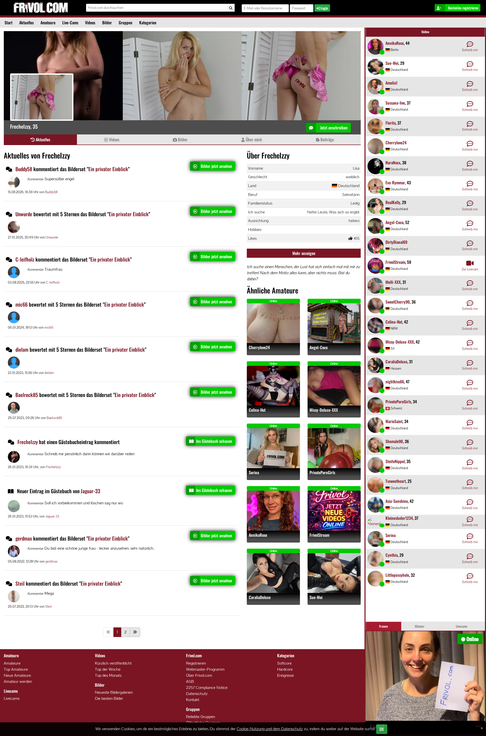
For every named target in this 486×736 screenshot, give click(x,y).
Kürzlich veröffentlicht (113, 663)
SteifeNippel (395, 461)
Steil (20, 583)
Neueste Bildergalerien (114, 692)
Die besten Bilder (109, 698)
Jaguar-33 (90, 491)
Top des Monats (108, 675)
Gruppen (125, 22)
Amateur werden (18, 681)
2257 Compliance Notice (207, 687)
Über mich (253, 139)
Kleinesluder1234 (399, 518)
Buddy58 (23, 169)
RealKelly (393, 202)
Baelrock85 (26, 395)
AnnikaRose (258, 535)
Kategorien (147, 22)
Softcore (284, 663)
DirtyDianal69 (396, 242)
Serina (254, 472)
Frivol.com (41, 8)
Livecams (11, 698)
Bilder (107, 22)
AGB (190, 681)
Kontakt (192, 699)
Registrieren (196, 663)
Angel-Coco (319, 347)
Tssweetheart (396, 481)
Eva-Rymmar (395, 183)
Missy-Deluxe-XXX (324, 410)
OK (381, 729)
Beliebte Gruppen (200, 716)
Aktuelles (26, 22)
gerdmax (23, 538)
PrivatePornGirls (322, 472)
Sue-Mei (316, 597)
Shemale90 (394, 441)
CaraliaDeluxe (260, 597)
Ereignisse (285, 675)
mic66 (21, 304)
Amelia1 (391, 83)
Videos (90, 22)
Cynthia (392, 555)
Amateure (47, 22)
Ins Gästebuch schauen (214, 441)
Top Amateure (16, 669)
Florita (391, 123)
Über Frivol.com (199, 675)
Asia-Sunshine (397, 501)
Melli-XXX (393, 282)
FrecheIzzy (28, 442)
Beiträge (326, 139)
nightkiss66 (395, 382)
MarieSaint (394, 421)
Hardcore (285, 669)
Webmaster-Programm (205, 669)
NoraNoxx (393, 163)
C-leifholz (24, 259)
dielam (21, 349)
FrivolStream (319, 535)
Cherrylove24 (259, 347)
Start (8, 22)
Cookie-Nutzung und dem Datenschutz (270, 728)
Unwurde (23, 214)
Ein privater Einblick (108, 169)
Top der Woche (107, 669)
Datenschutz (197, 693)
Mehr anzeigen (303, 253)
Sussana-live (395, 103)
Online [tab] (425, 31)
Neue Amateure (17, 675)
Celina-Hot (257, 410)
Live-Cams (70, 22)
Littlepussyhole (397, 575)
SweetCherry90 (398, 302)
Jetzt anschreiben (333, 128)
